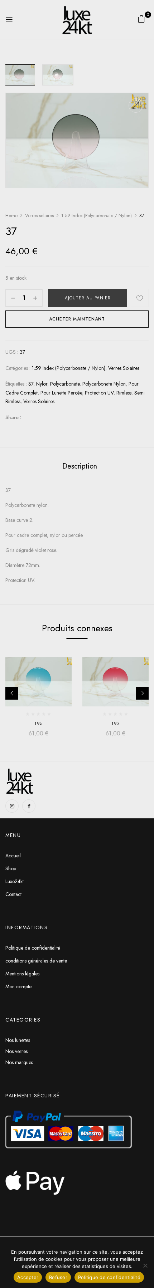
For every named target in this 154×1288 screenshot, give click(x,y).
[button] (141, 19)
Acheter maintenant (77, 319)
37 (30, 383)
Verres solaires (39, 215)
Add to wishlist (140, 298)
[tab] (79, 466)
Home (11, 215)
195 (38, 723)
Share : (13, 417)
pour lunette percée (61, 392)
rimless (123, 392)
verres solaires (38, 401)
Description (79, 466)
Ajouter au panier (88, 298)
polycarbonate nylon (104, 383)
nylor (41, 383)
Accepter (27, 1277)
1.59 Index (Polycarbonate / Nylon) (96, 215)
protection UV (99, 392)
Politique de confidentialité (109, 1277)
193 (115, 723)
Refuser (58, 1277)
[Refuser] (145, 1265)
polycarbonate (65, 383)
